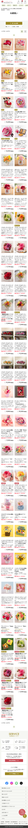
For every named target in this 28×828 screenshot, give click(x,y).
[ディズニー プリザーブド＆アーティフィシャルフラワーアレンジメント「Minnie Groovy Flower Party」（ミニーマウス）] (7, 391)
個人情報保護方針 (14, 821)
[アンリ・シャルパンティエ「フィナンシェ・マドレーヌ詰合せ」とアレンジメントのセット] (21, 131)
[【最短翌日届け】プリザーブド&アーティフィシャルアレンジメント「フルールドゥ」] (7, 305)
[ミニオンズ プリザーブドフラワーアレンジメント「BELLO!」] (7, 531)
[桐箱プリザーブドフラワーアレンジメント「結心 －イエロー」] (7, 73)
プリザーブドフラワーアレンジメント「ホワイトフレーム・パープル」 (7, 258)
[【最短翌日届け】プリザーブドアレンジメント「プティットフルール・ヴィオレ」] (7, 673)
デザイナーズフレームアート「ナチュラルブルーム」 (20, 599)
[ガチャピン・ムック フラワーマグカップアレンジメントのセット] (21, 189)
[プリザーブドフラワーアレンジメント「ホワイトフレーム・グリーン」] (7, 218)
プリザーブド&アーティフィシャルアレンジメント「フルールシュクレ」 (20, 316)
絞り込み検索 (15, 23)
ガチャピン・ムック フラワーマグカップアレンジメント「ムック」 (7, 200)
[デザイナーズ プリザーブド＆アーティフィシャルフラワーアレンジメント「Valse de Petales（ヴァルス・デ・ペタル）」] (7, 588)
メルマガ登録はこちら (14, 773)
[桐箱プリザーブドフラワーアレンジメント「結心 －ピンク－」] (21, 44)
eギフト (9, 5)
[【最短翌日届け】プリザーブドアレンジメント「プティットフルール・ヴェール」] (21, 644)
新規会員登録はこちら (14, 760)
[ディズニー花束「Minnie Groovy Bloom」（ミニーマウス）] (21, 420)
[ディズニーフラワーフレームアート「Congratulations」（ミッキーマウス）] (21, 391)
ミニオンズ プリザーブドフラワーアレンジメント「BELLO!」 (7, 542)
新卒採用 (16, 823)
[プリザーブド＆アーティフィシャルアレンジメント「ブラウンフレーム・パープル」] (21, 334)
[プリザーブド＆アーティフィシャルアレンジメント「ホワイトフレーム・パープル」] (21, 363)
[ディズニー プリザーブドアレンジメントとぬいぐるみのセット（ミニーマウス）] (21, 73)
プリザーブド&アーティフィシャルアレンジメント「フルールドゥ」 (20, 287)
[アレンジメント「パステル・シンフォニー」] (21, 449)
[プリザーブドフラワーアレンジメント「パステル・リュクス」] (7, 559)
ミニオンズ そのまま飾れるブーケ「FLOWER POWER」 (21, 570)
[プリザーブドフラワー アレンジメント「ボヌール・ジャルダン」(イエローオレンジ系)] (21, 476)
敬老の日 (15, 5)
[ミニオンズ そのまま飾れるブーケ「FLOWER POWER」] (21, 559)
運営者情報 (7, 821)
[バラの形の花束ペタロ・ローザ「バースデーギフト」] (7, 131)
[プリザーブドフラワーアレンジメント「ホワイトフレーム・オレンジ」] (21, 218)
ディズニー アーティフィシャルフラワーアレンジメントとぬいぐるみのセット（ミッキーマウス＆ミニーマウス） (7, 114)
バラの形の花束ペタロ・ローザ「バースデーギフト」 (7, 142)
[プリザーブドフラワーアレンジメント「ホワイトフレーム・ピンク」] (21, 247)
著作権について (4, 823)
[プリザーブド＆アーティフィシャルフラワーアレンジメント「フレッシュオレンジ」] (7, 160)
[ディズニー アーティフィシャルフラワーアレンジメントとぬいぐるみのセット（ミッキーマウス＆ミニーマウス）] (7, 102)
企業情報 (2, 821)
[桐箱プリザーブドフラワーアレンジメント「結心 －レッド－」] (7, 44)
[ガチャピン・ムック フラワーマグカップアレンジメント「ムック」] (7, 189)
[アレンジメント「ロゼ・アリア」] (7, 449)
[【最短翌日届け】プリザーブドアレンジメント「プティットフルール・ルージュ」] (7, 701)
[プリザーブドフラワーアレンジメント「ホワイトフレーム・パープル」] (7, 247)
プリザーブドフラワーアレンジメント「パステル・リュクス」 (7, 570)
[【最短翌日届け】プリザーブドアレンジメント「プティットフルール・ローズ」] (21, 673)
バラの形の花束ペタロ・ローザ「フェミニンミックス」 (20, 113)
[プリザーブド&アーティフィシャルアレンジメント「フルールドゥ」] (21, 276)
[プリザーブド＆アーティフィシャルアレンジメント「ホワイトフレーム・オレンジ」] (7, 363)
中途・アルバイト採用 (23, 823)
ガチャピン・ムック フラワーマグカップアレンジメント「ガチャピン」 (21, 171)
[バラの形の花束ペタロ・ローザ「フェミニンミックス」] (21, 102)
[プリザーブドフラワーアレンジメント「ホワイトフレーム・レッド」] (7, 276)
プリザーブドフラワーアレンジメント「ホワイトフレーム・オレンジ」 (20, 229)
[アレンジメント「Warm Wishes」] (21, 617)
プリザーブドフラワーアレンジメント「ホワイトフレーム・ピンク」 (20, 258)
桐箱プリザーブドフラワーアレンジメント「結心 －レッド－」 (7, 55)
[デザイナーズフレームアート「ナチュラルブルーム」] (21, 588)
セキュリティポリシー (23, 821)
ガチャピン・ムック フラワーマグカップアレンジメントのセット (21, 200)
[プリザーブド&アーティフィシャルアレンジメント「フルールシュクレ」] (21, 305)
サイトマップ (10, 823)
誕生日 (3, 5)
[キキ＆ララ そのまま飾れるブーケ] (7, 505)
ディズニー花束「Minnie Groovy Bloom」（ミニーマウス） (21, 431)
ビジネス (21, 5)
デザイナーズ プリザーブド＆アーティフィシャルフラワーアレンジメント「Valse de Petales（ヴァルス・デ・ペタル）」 (7, 600)
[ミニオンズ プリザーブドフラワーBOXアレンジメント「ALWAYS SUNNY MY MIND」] (21, 531)
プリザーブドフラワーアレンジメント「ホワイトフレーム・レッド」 (7, 287)
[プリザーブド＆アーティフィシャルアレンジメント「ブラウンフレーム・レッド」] (7, 334)
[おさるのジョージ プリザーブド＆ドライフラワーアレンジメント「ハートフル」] (7, 644)
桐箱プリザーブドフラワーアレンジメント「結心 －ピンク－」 (20, 55)
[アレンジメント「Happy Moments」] (7, 617)
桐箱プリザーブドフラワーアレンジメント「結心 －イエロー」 (7, 84)
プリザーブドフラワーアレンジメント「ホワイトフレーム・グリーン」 (7, 229)
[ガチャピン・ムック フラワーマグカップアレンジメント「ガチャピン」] (21, 160)
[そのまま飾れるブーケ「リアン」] (21, 505)
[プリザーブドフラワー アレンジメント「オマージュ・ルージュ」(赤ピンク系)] (7, 476)
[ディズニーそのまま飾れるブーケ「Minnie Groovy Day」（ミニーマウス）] (7, 420)
